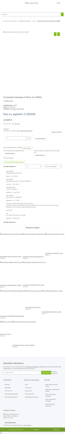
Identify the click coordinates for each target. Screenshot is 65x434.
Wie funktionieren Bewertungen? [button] (14, 162)
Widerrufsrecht (29, 394)
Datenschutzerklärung (33, 367)
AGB (26, 384)
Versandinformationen (11, 397)
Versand (17, 124)
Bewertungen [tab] (27, 148)
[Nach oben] (0, 433)
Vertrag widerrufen (10, 422)
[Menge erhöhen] (28, 142)
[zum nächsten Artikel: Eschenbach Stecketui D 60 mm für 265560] (7, 24)
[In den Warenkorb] (4, 30)
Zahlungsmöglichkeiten (11, 394)
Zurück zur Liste (7, 21)
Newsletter (8, 387)
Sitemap (7, 384)
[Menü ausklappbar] (3, 3)
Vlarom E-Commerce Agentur (46, 429)
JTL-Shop (62, 429)
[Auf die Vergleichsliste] (55, 34)
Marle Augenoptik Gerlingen (50, 400)
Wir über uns (8, 391)
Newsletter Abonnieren (54, 372)
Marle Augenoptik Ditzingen (50, 395)
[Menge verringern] (4, 138)
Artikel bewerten (40, 155)
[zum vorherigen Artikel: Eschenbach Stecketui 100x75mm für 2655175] (4, 24)
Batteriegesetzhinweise (31, 397)
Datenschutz (28, 391)
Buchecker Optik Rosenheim (50, 405)
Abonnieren (46, 372)
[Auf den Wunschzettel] (58, 34)
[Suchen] (62, 14)
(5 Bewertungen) (8, 101)
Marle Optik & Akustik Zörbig (51, 385)
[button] (50, 3)
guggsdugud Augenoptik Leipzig (52, 390)
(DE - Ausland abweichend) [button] (24, 131)
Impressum (28, 387)
